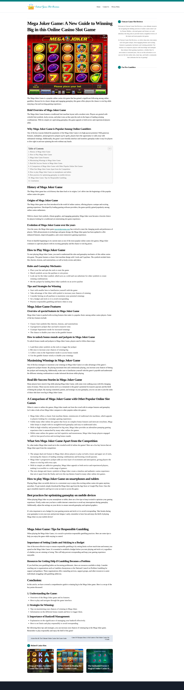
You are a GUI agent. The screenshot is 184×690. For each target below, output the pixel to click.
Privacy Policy (116, 7)
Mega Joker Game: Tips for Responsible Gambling (48, 178)
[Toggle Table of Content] (108, 148)
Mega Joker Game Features (39, 158)
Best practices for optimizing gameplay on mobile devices (50, 175)
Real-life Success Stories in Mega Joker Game (46, 163)
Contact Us (106, 7)
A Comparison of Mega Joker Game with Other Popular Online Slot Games (56, 166)
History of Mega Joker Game (40, 152)
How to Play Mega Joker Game (41, 155)
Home (98, 7)
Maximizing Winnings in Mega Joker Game (45, 160)
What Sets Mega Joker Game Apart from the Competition (50, 169)
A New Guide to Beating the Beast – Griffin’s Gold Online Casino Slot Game (69, 668)
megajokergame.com (62, 229)
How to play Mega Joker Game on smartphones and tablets (50, 172)
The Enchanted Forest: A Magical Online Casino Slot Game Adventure (99, 668)
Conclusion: (35, 181)
